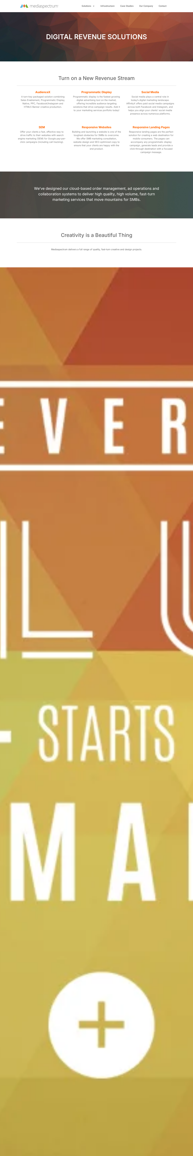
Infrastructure (107, 6)
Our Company (146, 6)
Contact (162, 6)
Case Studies (127, 6)
